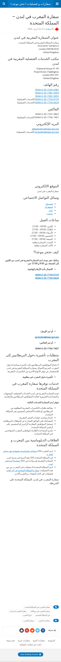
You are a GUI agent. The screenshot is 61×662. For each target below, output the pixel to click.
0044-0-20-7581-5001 (47, 96)
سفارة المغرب (28, 620)
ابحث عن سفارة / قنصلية (30, 644)
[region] (30, 158)
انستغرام (49, 207)
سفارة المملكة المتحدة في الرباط (23, 470)
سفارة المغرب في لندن (18, 611)
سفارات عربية (24, 640)
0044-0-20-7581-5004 (47, 92)
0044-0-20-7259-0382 (47, 89)
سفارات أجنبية (39, 640)
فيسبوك (49, 204)
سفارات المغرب (44, 620)
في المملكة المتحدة (43, 615)
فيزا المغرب (27, 615)
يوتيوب (49, 213)
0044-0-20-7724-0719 (47, 99)
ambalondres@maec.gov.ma (45, 129)
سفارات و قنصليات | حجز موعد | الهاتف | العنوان (31, 5)
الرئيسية (51, 640)
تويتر (51, 210)
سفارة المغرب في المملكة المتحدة (37, 607)
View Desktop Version (29, 654)
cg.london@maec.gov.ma (47, 132)
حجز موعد (10, 640)
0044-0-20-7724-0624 (47, 102)
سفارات (47, 29)
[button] (57, 4)
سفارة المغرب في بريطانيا (40, 611)
